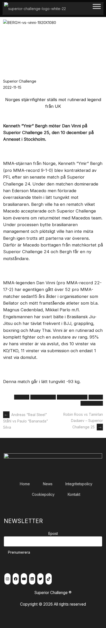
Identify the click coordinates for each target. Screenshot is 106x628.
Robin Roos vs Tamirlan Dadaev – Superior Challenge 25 (83, 420)
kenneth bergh (43, 397)
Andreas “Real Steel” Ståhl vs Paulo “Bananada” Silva (25, 420)
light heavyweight (72, 397)
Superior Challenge (19, 81)
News (47, 484)
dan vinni (21, 397)
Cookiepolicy (43, 494)
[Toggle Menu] (97, 8)
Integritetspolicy (78, 484)
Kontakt (74, 494)
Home (25, 484)
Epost (53, 533)
